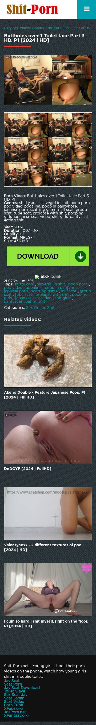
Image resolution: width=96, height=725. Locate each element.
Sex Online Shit (40, 307)
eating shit (35, 301)
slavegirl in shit (51, 284)
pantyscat (13, 301)
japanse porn (16, 291)
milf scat (69, 291)
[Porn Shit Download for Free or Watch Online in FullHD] (33, 9)
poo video (13, 287)
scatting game (44, 291)
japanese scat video (33, 298)
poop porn (78, 284)
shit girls (63, 298)
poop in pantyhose (62, 287)
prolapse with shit (52, 294)
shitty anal (24, 284)
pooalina (34, 287)
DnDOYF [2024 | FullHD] (27, 469)
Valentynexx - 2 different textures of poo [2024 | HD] (42, 548)
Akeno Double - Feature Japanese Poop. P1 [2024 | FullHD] (44, 395)
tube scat (23, 294)
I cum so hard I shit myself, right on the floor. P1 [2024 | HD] (46, 624)
